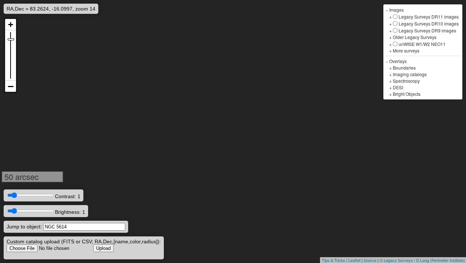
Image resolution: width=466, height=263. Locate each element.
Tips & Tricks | (335, 260)
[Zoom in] (10, 24)
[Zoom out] (10, 86)
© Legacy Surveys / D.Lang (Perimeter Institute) (422, 260)
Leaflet (354, 260)
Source (370, 260)
